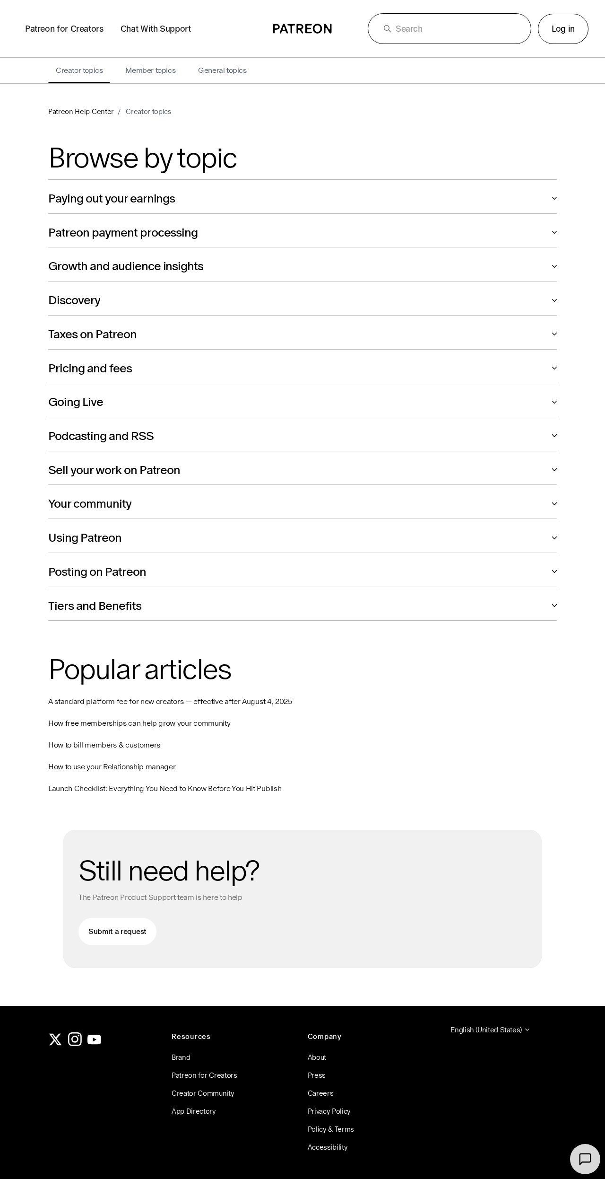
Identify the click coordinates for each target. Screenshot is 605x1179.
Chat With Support (156, 29)
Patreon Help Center (81, 111)
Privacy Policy (329, 1111)
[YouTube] (94, 1043)
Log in (563, 29)
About (317, 1057)
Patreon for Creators (64, 29)
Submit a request (117, 931)
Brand (181, 1057)
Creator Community (203, 1093)
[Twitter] (55, 1043)
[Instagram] (75, 1043)
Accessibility (328, 1147)
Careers (321, 1093)
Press (317, 1075)
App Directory (194, 1111)
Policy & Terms (331, 1129)
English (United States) (486, 1030)
